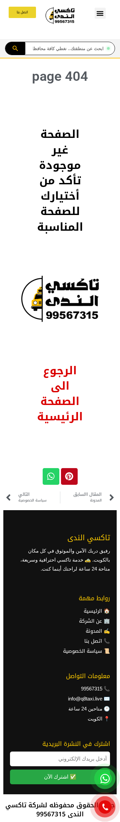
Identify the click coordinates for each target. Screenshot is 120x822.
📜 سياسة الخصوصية (86, 651)
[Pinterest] (69, 476)
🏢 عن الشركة (94, 621)
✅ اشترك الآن (60, 777)
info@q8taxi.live (85, 698)
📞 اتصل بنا (97, 641)
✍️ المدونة (98, 631)
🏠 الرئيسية (97, 611)
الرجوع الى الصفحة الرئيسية (60, 393)
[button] (100, 13)
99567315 (91, 688)
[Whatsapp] (51, 476)
